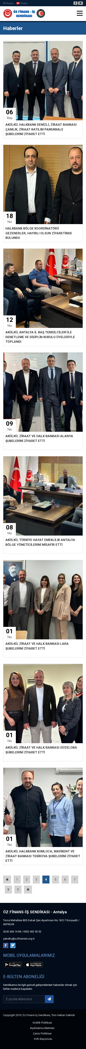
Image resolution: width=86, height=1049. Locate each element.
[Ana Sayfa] (24, 13)
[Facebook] (75, 3)
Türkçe (23, 3)
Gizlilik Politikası (42, 1022)
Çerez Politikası (42, 1033)
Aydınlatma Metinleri (42, 1028)
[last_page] (28, 889)
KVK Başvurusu (43, 1038)
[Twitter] (80, 3)
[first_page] (7, 879)
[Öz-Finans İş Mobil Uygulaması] (13, 965)
